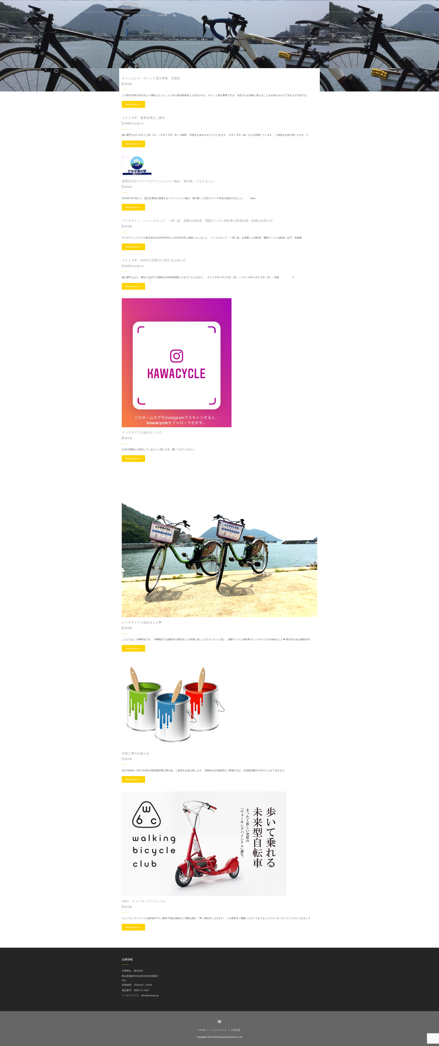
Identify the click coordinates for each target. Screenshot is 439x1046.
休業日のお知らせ (134, 123)
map (124, 980)
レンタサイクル (218, 1030)
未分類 (128, 84)
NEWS (128, 186)
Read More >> (133, 104)
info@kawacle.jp (150, 995)
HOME (202, 1030)
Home (302, 38)
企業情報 (235, 1030)
